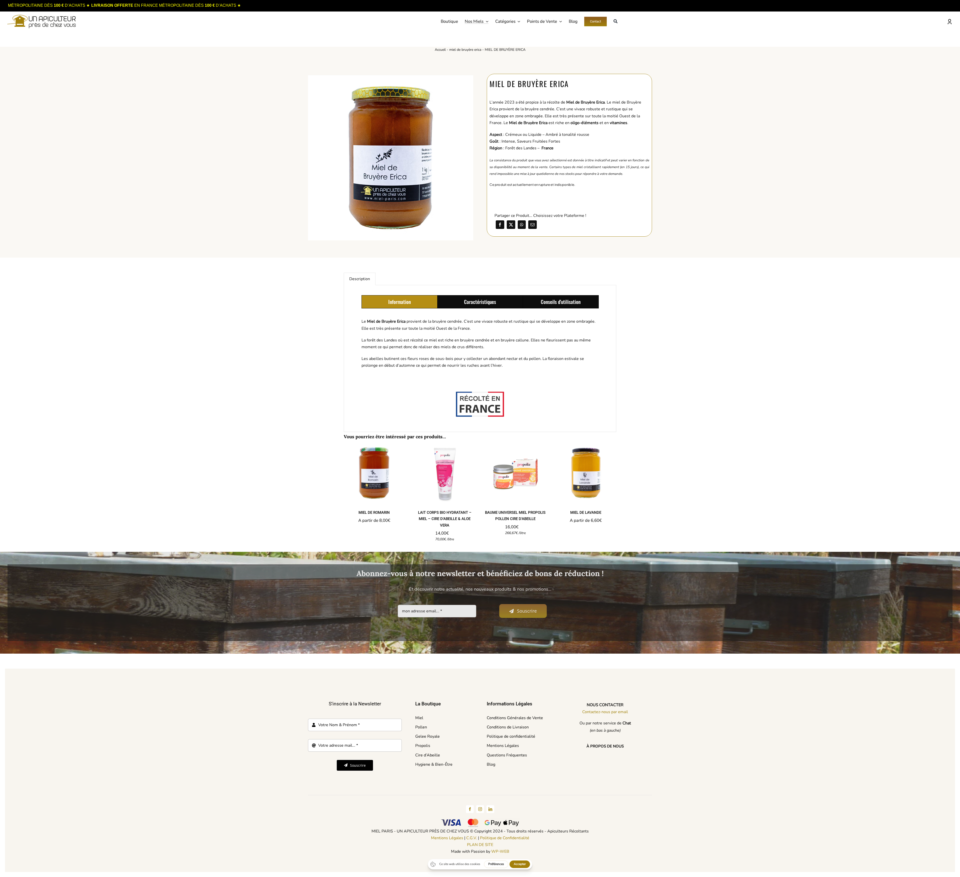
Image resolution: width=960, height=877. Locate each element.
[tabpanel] (480, 346)
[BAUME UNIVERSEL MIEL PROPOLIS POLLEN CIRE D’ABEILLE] (515, 473)
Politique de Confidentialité (504, 838)
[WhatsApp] (521, 224)
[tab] (400, 301)
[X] (511, 224)
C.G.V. (471, 838)
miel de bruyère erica (465, 49)
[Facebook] (500, 224)
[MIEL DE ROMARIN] (374, 473)
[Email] (532, 224)
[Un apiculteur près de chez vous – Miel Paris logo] (42, 17)
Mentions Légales (447, 838)
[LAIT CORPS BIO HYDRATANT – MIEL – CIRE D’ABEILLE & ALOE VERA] (444, 473)
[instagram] (480, 809)
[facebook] (470, 809)
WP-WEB (500, 851)
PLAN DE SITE (480, 844)
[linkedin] (490, 809)
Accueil (440, 49)
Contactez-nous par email (605, 712)
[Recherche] (616, 21)
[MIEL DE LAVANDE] (586, 473)
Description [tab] (359, 279)
